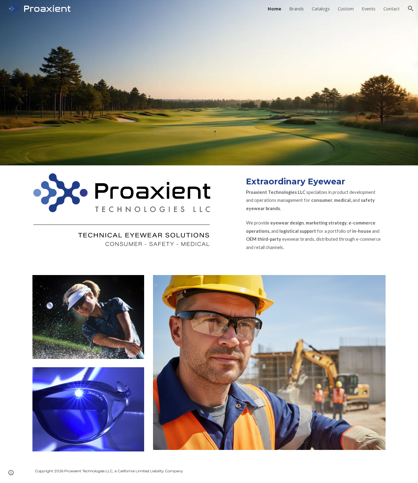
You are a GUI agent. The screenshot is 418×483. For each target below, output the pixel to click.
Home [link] (274, 9)
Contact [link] (391, 9)
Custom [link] (346, 9)
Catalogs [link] (321, 9)
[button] (410, 8)
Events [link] (368, 9)
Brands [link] (296, 9)
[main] (315, 216)
